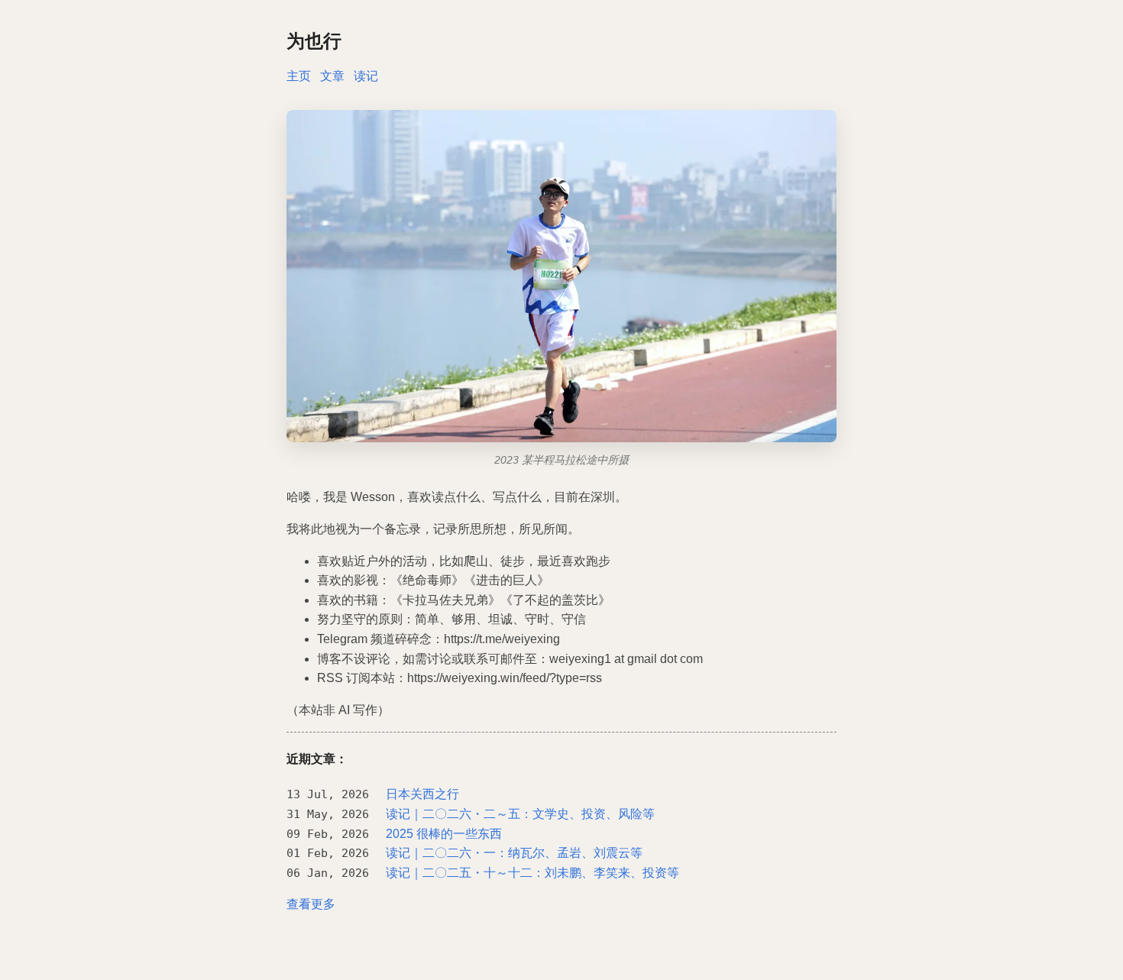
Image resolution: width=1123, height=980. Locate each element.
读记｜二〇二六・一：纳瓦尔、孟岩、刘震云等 (514, 852)
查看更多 (310, 904)
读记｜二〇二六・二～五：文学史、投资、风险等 (520, 813)
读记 (366, 76)
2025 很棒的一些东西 (444, 833)
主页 (298, 76)
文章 (332, 76)
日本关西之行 (422, 794)
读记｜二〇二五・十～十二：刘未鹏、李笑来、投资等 (532, 872)
